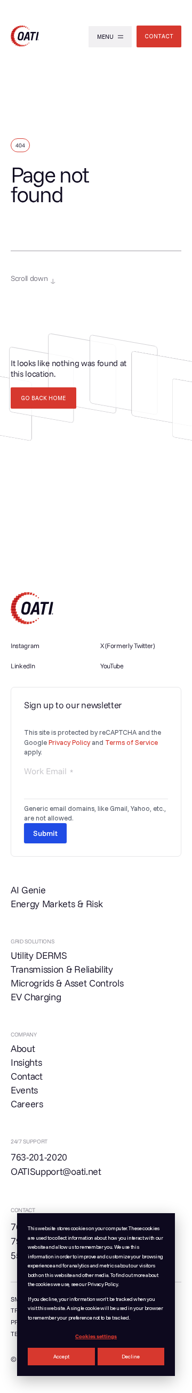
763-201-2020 (39, 1157)
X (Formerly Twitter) (127, 645)
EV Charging (36, 997)
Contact (27, 1076)
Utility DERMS (39, 955)
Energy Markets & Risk (56, 904)
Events (24, 1090)
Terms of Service (131, 742)
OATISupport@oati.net (56, 1171)
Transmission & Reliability (62, 969)
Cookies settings (96, 1336)
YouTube (112, 665)
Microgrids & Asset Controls (67, 983)
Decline (131, 1356)
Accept (61, 1356)
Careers (27, 1104)
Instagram (25, 645)
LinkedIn (23, 665)
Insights (26, 1062)
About (23, 1048)
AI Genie (28, 890)
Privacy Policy (69, 742)
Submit (45, 833)
